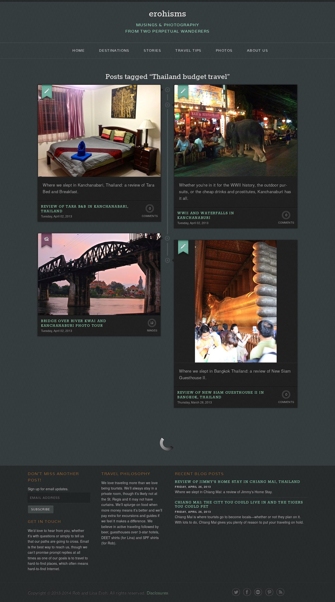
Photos (224, 50)
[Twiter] (236, 592)
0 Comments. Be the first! (150, 209)
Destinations (114, 50)
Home (78, 50)
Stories (152, 50)
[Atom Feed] (280, 592)
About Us (257, 50)
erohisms (167, 14)
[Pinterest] (269, 592)
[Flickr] (258, 592)
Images (152, 330)
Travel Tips (188, 50)
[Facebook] (247, 592)
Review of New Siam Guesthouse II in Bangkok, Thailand (220, 395)
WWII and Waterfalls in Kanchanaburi (205, 215)
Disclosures (157, 593)
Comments (150, 216)
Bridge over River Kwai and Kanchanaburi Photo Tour (73, 323)
